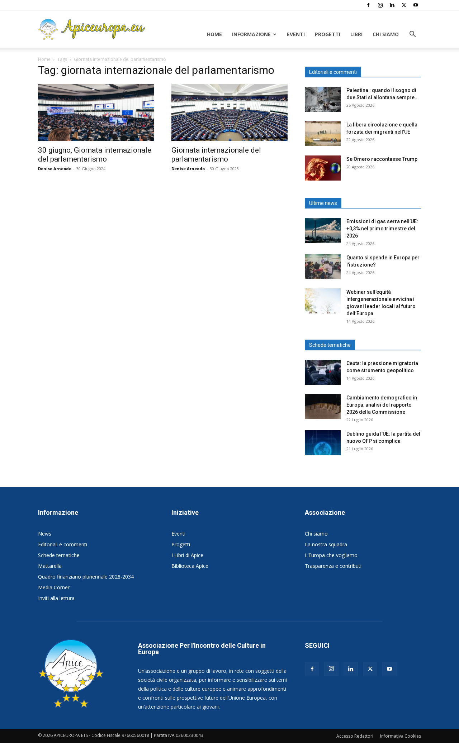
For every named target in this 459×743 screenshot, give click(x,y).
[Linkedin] (392, 5)
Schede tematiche (59, 555)
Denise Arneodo (54, 168)
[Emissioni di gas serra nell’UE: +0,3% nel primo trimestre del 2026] (323, 230)
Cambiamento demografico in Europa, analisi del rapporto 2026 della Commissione (381, 405)
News (44, 533)
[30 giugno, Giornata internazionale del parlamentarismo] (96, 112)
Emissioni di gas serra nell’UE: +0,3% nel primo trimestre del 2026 (382, 229)
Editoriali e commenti (62, 544)
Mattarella (50, 565)
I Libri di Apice (187, 555)
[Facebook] (368, 5)
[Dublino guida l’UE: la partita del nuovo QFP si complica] (323, 442)
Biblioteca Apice (189, 565)
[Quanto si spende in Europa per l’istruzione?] (323, 266)
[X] (403, 5)
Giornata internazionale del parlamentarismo (216, 154)
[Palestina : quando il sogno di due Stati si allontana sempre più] (323, 99)
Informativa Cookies (400, 736)
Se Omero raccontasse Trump (381, 159)
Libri (356, 34)
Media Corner (54, 587)
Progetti (327, 34)
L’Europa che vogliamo (331, 555)
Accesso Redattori (354, 736)
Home (214, 34)
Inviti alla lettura (56, 598)
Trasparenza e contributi (333, 565)
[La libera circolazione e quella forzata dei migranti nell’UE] (323, 133)
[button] (412, 35)
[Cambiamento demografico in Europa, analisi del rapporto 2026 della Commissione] (323, 406)
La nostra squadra (326, 544)
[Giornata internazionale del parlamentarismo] (229, 112)
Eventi (296, 34)
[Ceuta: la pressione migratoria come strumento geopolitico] (323, 372)
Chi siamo (386, 34)
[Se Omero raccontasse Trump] (323, 168)
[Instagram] (380, 5)
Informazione (251, 34)
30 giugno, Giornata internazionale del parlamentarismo (94, 154)
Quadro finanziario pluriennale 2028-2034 (86, 576)
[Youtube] (415, 5)
